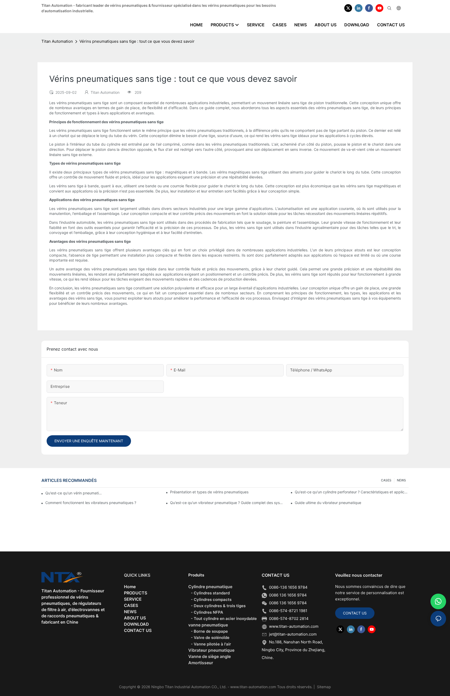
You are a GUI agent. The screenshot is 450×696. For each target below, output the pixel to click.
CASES (386, 480)
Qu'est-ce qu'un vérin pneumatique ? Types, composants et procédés (74, 493)
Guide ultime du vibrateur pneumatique (328, 502)
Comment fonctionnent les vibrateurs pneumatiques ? (90, 502)
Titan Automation (57, 41)
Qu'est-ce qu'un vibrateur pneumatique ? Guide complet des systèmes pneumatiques (227, 502)
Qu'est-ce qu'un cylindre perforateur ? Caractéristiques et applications (352, 492)
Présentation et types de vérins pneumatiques (209, 492)
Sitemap (323, 687)
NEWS (401, 480)
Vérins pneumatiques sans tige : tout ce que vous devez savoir (137, 41)
